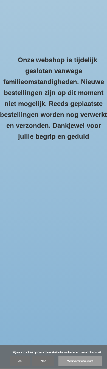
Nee (43, 361)
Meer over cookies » (80, 361)
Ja (19, 361)
